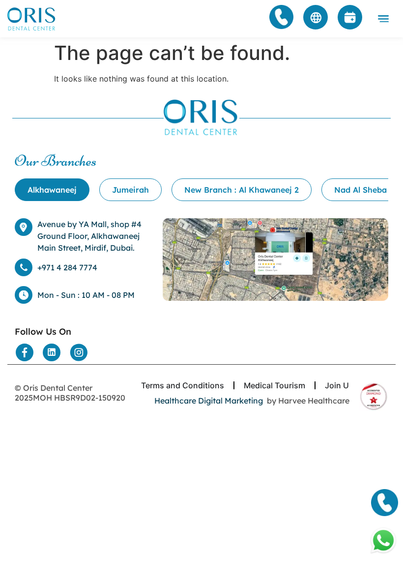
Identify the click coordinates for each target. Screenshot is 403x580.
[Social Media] (24, 352)
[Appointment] (350, 17)
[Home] (32, 18)
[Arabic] (315, 17)
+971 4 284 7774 (67, 267)
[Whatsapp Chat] (383, 540)
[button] (383, 18)
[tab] (52, 189)
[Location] (275, 259)
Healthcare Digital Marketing (208, 401)
